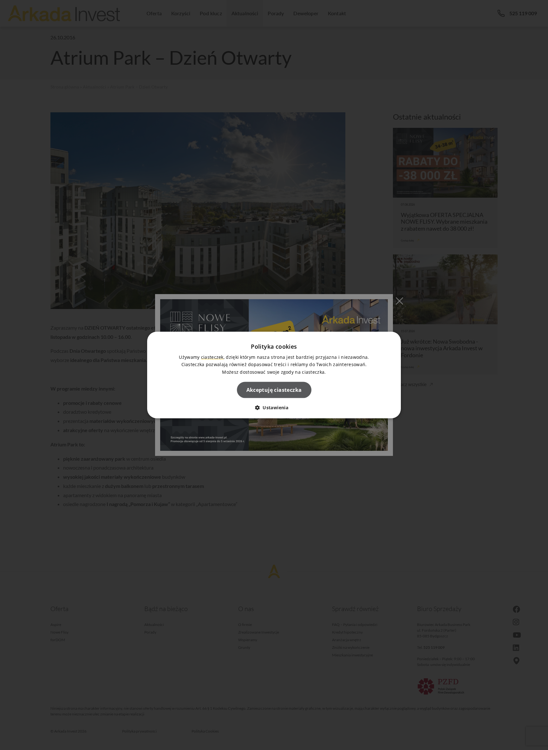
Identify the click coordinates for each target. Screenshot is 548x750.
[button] (274, 407)
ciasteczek (212, 357)
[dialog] (274, 375)
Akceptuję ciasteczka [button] (274, 389)
